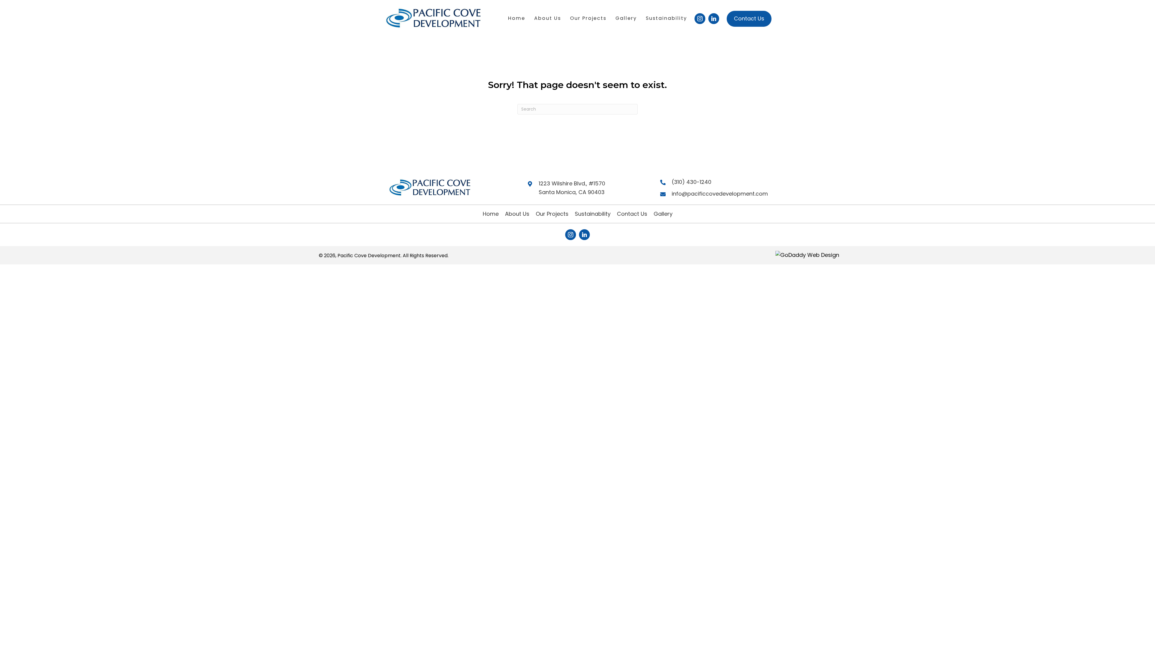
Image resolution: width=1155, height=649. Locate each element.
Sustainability (593, 214)
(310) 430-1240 (691, 182)
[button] (700, 18)
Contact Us (632, 214)
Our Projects (552, 214)
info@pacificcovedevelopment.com (720, 193)
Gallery (663, 214)
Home (491, 214)
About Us (517, 214)
